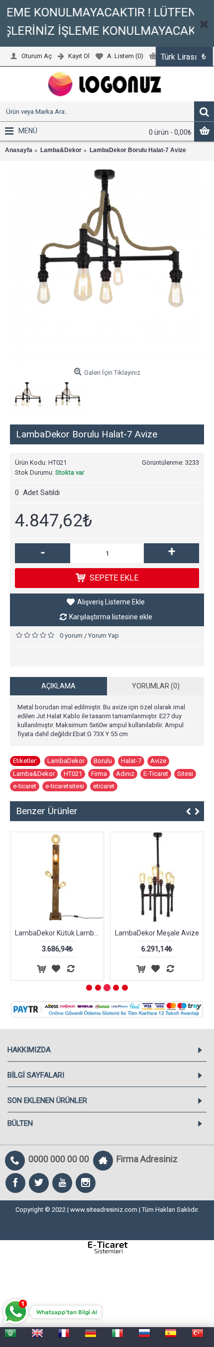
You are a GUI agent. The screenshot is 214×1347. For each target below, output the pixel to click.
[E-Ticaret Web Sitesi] (107, 1252)
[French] (67, 1337)
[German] (94, 1337)
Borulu (103, 760)
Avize (158, 760)
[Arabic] (13, 1337)
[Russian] (147, 1337)
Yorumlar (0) (156, 686)
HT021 (73, 773)
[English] (40, 1337)
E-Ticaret (155, 773)
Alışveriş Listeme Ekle (111, 602)
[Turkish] (201, 1337)
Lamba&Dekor (34, 773)
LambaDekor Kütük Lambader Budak (59, 933)
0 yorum (71, 635)
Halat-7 (131, 760)
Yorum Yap (103, 635)
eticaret (103, 786)
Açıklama (58, 686)
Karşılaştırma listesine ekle (110, 617)
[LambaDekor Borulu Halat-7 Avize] (107, 266)
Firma (99, 773)
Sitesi (185, 773)
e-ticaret (24, 786)
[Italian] (120, 1337)
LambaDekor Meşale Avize (157, 933)
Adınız (125, 773)
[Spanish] (174, 1337)
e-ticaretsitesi (64, 786)
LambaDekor (66, 760)
